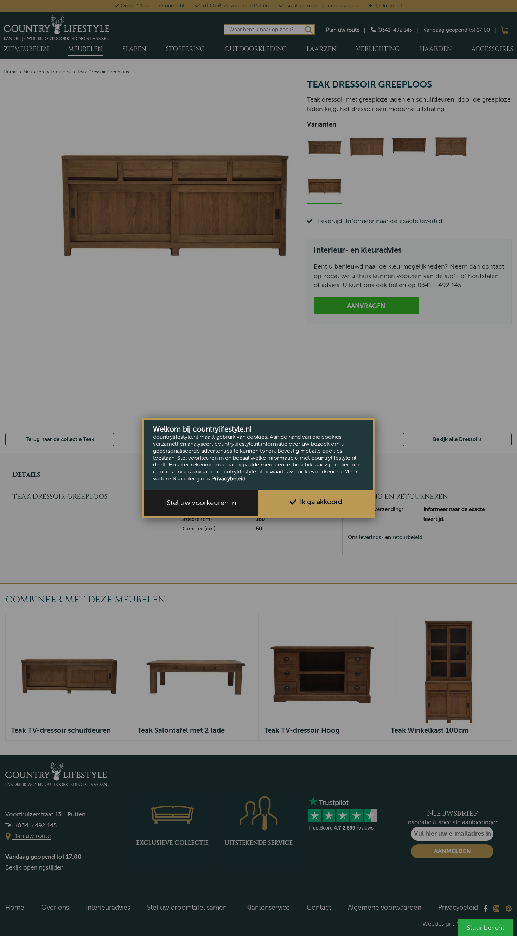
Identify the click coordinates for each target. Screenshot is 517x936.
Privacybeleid (228, 479)
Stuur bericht (485, 927)
